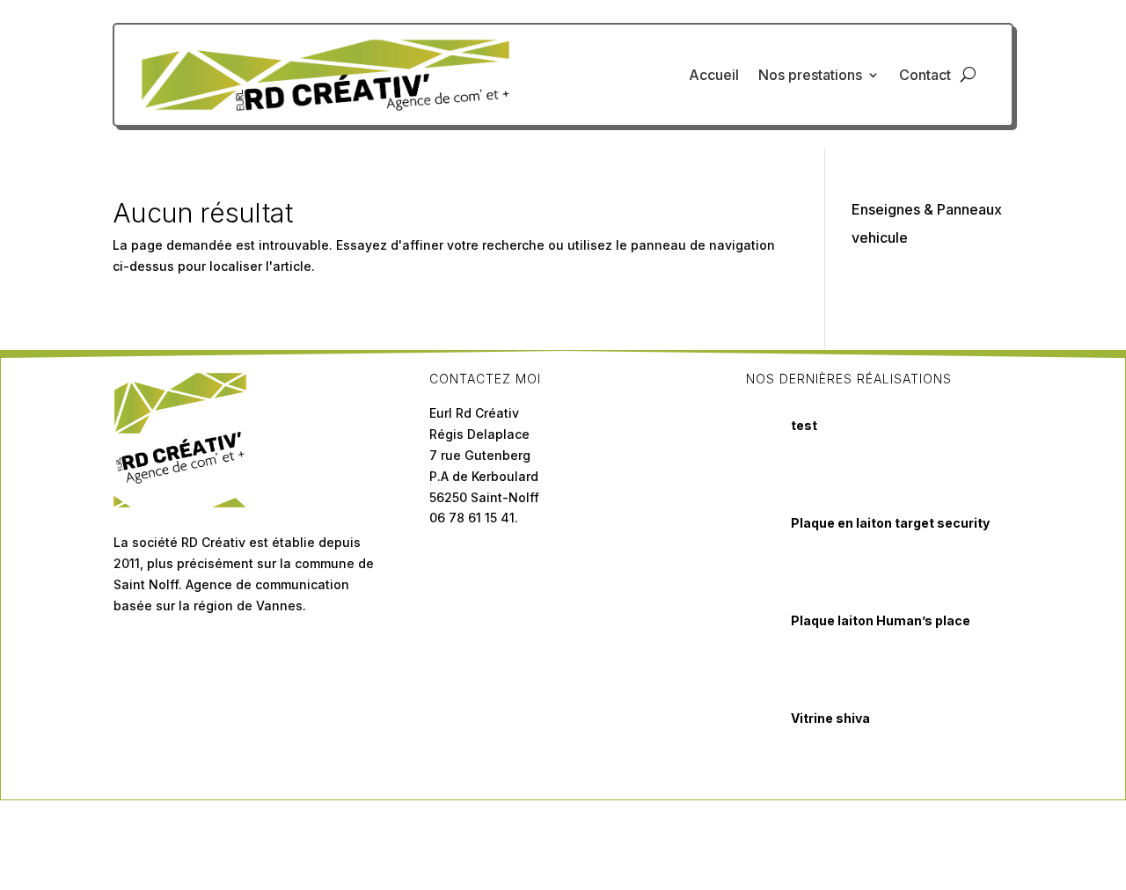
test (804, 425)
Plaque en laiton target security (890, 522)
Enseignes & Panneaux (927, 209)
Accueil (714, 75)
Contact (925, 75)
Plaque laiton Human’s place (880, 620)
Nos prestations (810, 75)
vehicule (880, 237)
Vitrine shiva (830, 718)
